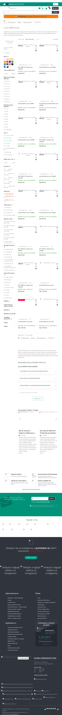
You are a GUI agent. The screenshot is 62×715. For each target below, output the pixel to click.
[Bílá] (5, 59)
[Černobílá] (7, 67)
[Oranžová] (5, 62)
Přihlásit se (46, 8)
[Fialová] (10, 62)
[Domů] (5, 21)
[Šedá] (10, 64)
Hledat (55, 12)
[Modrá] (5, 64)
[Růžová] (7, 59)
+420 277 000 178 (43, 8)
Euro (57, 4)
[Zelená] (12, 62)
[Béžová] (12, 59)
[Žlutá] (10, 59)
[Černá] (12, 64)
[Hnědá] (7, 64)
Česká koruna (54, 4)
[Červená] (7, 62)
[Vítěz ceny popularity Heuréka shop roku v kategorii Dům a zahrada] (13, 8)
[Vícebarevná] (5, 67)
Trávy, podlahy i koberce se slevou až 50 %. (32, 16)
